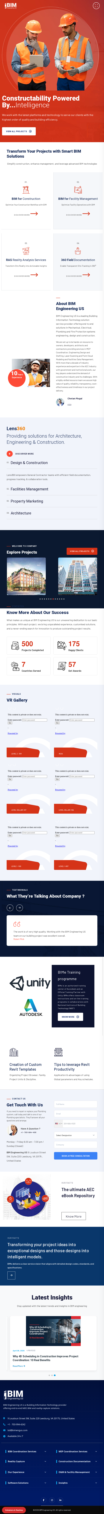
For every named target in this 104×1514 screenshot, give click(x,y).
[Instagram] (52, 1500)
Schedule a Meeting (14, 1510)
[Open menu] (96, 5)
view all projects (16, 131)
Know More (68, 1017)
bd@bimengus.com (17, 1430)
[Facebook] (43, 1500)
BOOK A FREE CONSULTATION (76, 1155)
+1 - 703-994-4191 (28, 1132)
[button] (40, 599)
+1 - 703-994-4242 (16, 1424)
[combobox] (58, 1123)
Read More (14, 1366)
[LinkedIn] (60, 1500)
